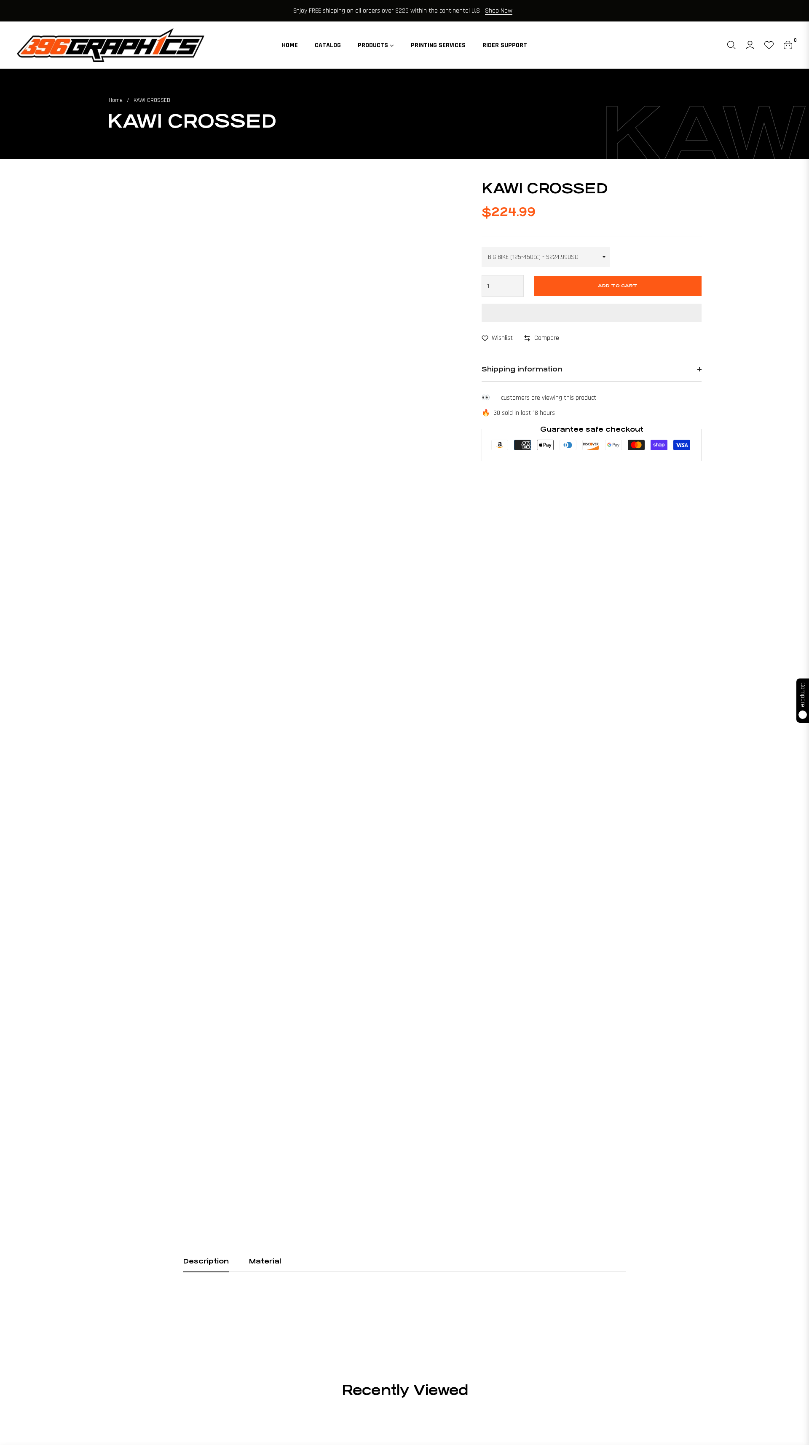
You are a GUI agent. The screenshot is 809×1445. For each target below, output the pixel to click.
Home (116, 100)
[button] (731, 45)
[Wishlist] (769, 45)
